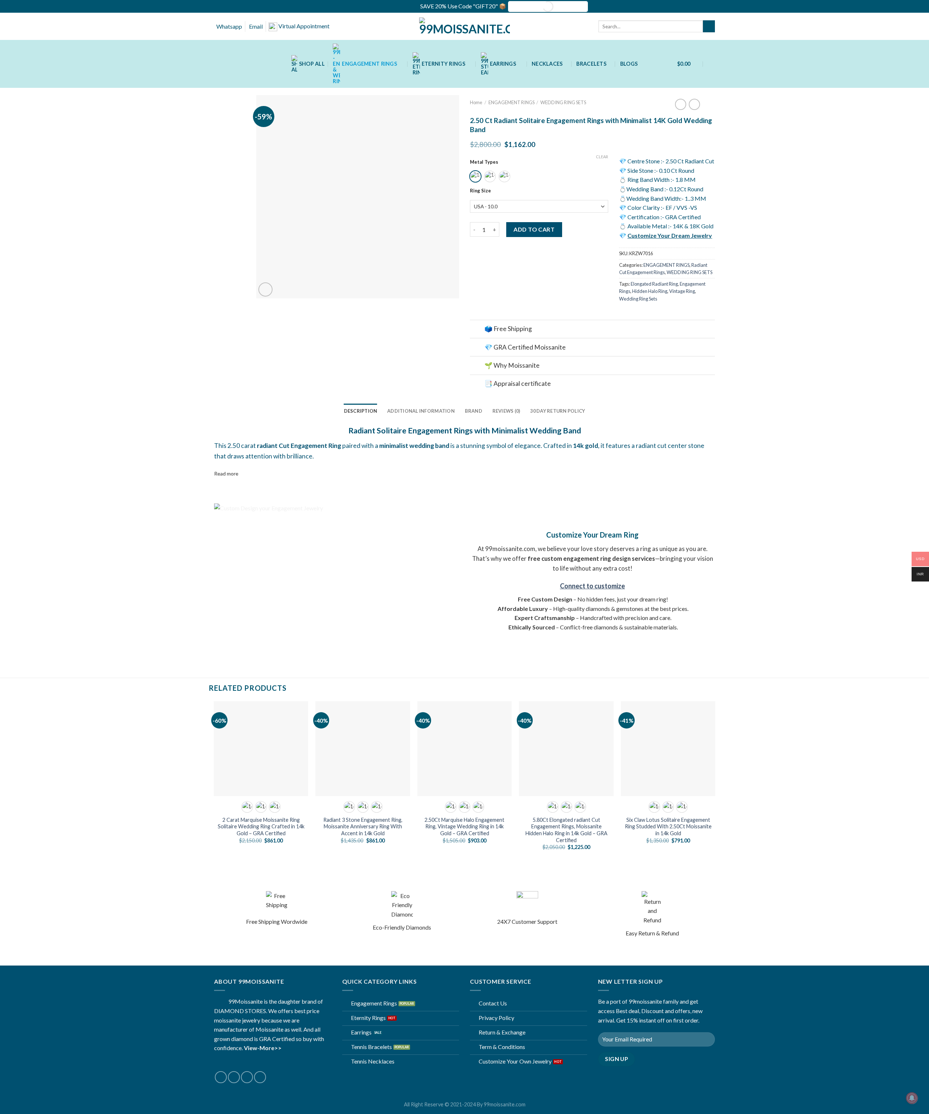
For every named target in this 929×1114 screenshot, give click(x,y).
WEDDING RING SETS (563, 102)
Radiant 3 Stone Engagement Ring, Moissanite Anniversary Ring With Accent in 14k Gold (362, 826)
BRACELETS (591, 64)
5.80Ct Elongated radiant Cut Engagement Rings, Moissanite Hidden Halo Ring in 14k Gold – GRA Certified (566, 830)
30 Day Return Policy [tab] (557, 411)
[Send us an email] (247, 1077)
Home (476, 102)
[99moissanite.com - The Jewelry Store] (464, 26)
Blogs (629, 64)
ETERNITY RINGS (443, 64)
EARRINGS (503, 64)
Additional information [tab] (421, 411)
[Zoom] (265, 289)
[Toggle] (477, 330)
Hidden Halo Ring (649, 291)
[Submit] (709, 26)
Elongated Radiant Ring (654, 284)
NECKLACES (547, 64)
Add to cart (533, 229)
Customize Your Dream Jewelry (669, 235)
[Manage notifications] (912, 1098)
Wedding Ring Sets (638, 299)
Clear (602, 156)
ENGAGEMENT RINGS (369, 64)
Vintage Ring (682, 291)
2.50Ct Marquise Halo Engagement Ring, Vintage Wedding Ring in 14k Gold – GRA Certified (464, 826)
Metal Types (484, 162)
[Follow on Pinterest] (260, 1077)
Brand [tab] (473, 411)
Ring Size (480, 190)
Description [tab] (360, 411)
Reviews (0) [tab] (506, 411)
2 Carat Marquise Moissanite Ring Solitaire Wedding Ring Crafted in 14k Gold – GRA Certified (261, 826)
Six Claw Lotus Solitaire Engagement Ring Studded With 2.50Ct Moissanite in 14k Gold (668, 826)
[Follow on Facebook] (221, 1077)
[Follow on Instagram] (234, 1077)
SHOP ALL (312, 64)
